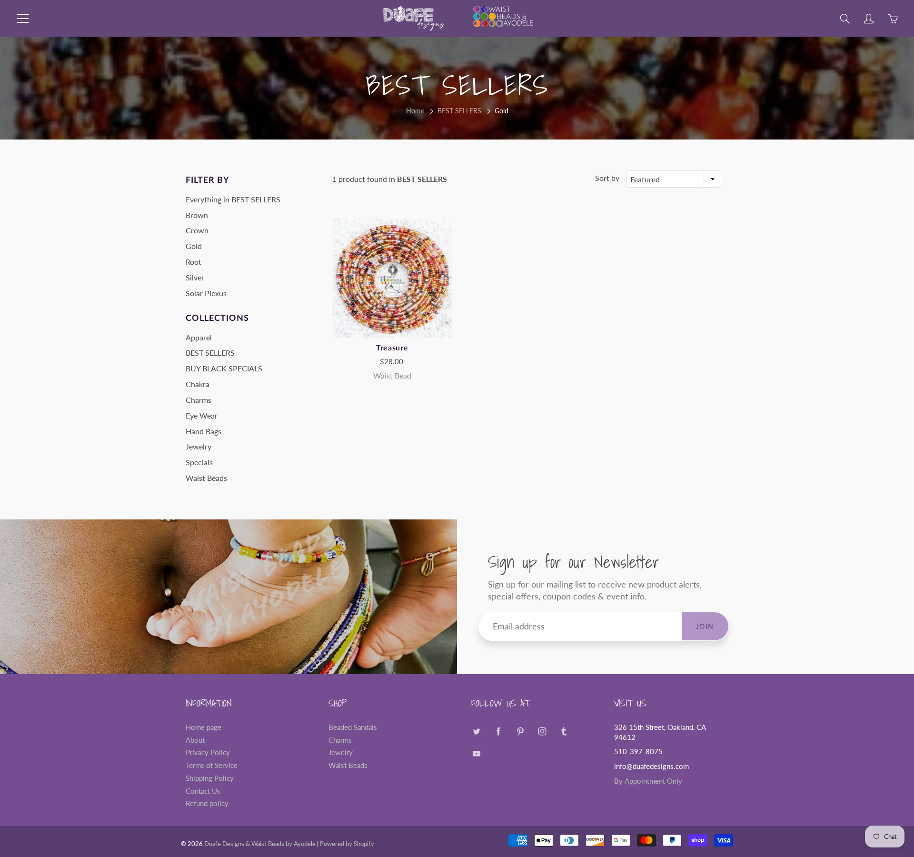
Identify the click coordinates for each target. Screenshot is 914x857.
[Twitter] (476, 731)
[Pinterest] (520, 731)
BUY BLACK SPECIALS (224, 368)
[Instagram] (542, 731)
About (195, 740)
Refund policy (207, 803)
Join (705, 626)
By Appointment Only (648, 781)
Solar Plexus (206, 293)
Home (415, 111)
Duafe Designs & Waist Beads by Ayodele (260, 843)
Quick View (392, 277)
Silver (195, 277)
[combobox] (673, 179)
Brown (197, 214)
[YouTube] (476, 754)
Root (193, 261)
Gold (194, 245)
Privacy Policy (208, 752)
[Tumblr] (564, 731)
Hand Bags (203, 431)
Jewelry (198, 446)
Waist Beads (206, 477)
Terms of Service (212, 765)
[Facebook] (498, 731)
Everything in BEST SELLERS (233, 199)
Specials (199, 462)
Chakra (197, 384)
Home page (203, 727)
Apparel (199, 337)
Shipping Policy (210, 778)
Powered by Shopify (347, 843)
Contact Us (203, 791)
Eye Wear (202, 415)
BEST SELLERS (459, 111)
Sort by (607, 177)
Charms (198, 399)
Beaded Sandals (352, 727)
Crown (197, 230)
